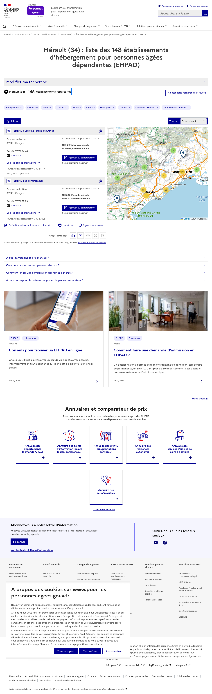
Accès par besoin (199, 5)
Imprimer (68, 225)
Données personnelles (136, 676)
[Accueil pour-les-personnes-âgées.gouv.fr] (36, 11)
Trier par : (174, 121)
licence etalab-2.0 (116, 689)
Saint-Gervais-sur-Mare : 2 (176, 107)
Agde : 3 (90, 107)
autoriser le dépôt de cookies (92, 242)
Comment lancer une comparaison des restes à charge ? (39, 272)
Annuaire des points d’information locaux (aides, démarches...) (69, 448)
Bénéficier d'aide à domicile (51, 574)
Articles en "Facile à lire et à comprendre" (190, 589)
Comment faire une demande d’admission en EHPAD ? (154, 352)
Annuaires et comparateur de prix (188, 574)
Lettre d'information (188, 596)
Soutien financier (153, 573)
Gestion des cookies (162, 676)
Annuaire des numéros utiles (106, 491)
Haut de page (200, 398)
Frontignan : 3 (107, 107)
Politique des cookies (187, 676)
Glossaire (183, 616)
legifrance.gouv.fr (158, 665)
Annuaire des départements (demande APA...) (32, 448)
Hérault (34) (66, 34)
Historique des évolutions (68, 680)
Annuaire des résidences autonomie (143, 448)
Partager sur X (95, 235)
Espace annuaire (22, 34)
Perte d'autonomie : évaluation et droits (18, 574)
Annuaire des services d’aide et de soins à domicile (180, 448)
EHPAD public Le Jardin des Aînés (34, 130)
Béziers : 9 (32, 107)
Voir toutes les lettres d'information (32, 549)
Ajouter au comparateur (82, 157)
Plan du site (15, 676)
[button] (184, 153)
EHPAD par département (45, 34)
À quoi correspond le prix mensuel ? (27, 257)
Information (30, 338)
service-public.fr (134, 665)
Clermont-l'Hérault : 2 (146, 107)
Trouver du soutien (153, 579)
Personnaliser (114, 651)
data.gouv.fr (181, 665)
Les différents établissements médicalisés (117, 576)
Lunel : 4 (47, 107)
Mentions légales (75, 676)
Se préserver (150, 585)
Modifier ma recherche (26, 81)
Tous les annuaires (104, 508)
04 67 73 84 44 (19, 151)
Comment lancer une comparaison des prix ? (32, 265)
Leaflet (186, 218)
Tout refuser (90, 651)
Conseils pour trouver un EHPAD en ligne (45, 349)
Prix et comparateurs (111, 676)
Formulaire (134, 338)
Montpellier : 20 (14, 107)
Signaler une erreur (93, 225)
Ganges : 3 (62, 107)
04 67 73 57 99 (19, 201)
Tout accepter (65, 651)
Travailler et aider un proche (154, 592)
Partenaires (45, 680)
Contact (16, 155)
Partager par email (80, 235)
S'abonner (19, 541)
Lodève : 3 (125, 107)
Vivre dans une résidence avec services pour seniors (89, 580)
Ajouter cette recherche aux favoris (187, 92)
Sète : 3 (77, 107)
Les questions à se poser (87, 573)
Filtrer (14, 121)
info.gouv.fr (112, 665)
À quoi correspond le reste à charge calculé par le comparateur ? (44, 280)
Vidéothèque (185, 582)
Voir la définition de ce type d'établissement (101, 131)
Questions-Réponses (188, 610)
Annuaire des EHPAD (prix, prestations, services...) (106, 448)
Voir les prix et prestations (21, 162)
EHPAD (14, 338)
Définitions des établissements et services (31, 225)
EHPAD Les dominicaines (28, 180)
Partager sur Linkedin (103, 235)
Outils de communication (22, 680)
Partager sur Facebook (88, 235)
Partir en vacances (153, 599)
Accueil (4, 25)
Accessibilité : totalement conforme (44, 676)
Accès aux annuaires (172, 5)
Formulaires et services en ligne (190, 603)
